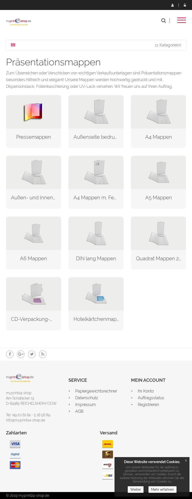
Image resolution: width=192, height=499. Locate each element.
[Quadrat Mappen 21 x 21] (158, 233)
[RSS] (42, 354)
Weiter (135, 490)
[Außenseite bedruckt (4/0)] (96, 111)
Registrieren (172, 5)
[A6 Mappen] (33, 233)
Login (184, 5)
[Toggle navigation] (181, 21)
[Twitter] (32, 354)
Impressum (85, 404)
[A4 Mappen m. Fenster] (96, 172)
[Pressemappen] (33, 111)
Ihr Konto (146, 391)
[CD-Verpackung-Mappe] (33, 293)
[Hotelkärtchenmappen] (96, 293)
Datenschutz (86, 397)
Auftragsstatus (151, 397)
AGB (79, 411)
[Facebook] (10, 354)
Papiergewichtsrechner (96, 391)
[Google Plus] (20, 354)
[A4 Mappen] (158, 111)
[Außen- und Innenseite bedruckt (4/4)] (33, 172)
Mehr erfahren (162, 490)
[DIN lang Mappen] (96, 233)
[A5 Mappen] (158, 172)
